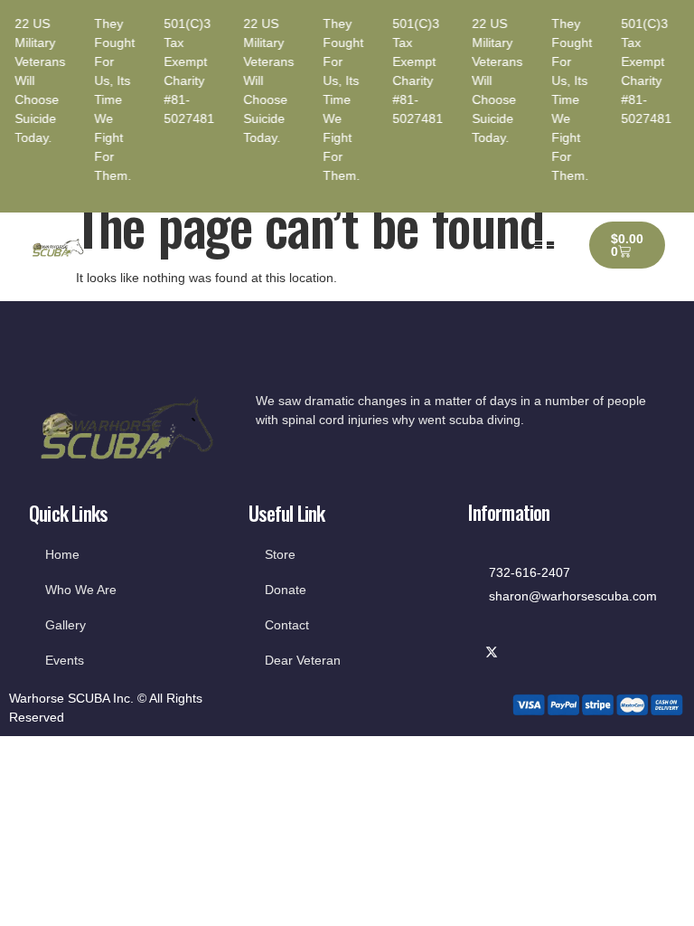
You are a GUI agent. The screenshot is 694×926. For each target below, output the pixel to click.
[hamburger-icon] (547, 245)
